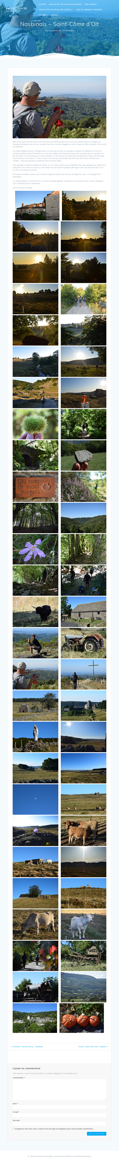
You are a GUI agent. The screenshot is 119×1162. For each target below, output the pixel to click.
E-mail (16, 1112)
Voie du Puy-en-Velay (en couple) (55, 9)
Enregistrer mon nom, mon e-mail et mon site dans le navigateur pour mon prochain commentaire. (54, 1129)
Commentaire (19, 1077)
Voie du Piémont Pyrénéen (89, 9)
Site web (16, 1120)
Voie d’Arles (90, 4)
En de (16, 9)
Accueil (42, 4)
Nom (15, 1103)
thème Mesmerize (84, 1156)
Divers (54, 15)
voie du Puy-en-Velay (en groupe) (65, 4)
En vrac (42, 15)
